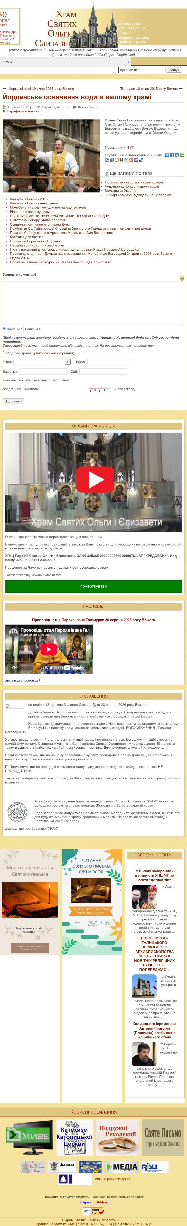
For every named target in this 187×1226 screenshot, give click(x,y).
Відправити (13, 401)
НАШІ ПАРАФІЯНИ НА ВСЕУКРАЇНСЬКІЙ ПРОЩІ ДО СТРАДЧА (59, 216)
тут (152, 345)
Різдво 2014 (19, 258)
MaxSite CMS (64, 1224)
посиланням (92, 537)
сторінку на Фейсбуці (72, 778)
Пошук (174, 70)
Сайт (74, 371)
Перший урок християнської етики (37, 245)
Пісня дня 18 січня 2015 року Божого (149, 89)
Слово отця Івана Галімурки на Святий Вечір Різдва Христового (60, 262)
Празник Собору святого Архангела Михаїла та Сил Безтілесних (61, 233)
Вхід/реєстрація (40, 353)
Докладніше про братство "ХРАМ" (31, 828)
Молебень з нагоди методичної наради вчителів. (48, 207)
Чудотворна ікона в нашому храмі (132, 186)
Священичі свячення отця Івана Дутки (40, 224)
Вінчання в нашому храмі (30, 212)
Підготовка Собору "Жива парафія (37, 220)
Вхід (148, 1224)
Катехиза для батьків (26, 237)
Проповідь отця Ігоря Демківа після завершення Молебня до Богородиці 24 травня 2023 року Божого (91, 253)
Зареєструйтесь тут (21, 345)
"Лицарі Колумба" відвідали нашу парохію (138, 195)
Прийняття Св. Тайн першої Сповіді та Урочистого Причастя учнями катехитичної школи (80, 228)
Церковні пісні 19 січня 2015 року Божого (41, 89)
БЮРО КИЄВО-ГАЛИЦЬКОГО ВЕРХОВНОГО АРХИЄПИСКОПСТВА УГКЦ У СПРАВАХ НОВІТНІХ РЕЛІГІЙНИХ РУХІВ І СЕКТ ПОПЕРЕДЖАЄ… (154, 954)
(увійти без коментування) (53, 353)
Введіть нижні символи (21, 389)
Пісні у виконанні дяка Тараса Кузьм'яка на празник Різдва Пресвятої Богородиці (74, 249)
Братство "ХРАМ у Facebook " (57, 821)
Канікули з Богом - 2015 (29, 199)
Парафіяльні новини (23, 111)
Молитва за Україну (120, 190)
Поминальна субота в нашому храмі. (134, 182)
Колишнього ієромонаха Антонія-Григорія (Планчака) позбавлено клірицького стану (154, 1030)
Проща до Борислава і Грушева (35, 241)
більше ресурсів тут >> (112, 1179)
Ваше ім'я (14, 329)
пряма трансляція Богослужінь (145, 755)
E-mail (7, 362)
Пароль (80, 362)
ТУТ (130, 147)
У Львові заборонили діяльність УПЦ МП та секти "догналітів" (154, 875)
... (173, 931)
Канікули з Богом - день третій (34, 203)
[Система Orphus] (93, 1201)
